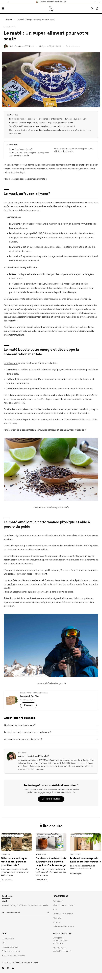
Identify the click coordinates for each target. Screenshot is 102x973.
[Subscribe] (46, 912)
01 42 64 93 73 (59, 948)
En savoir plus (6, 880)
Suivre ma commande (11, 951)
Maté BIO (57, 918)
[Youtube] (13, 968)
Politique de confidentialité (13, 956)
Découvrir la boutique (51, 799)
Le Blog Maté (9, 27)
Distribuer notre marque (63, 914)
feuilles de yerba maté (18, 203)
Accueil (9, 20)
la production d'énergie (65, 292)
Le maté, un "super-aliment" (20, 149)
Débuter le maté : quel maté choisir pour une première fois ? (14, 862)
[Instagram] (8, 968)
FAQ (55, 910)
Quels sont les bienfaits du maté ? (19, 725)
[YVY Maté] (51, 8)
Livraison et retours (10, 947)
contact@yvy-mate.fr (62, 951)
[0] (97, 8)
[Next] (94, 2)
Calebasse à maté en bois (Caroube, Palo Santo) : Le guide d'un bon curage (51, 862)
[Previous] (8, 2)
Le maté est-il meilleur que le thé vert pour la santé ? (27, 732)
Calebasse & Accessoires (64, 927)
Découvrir (28, 705)
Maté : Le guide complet (63, 905)
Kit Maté (56, 922)
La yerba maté (11, 363)
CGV (4, 943)
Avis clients (57, 901)
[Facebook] (3, 968)
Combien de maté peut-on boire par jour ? (23, 739)
